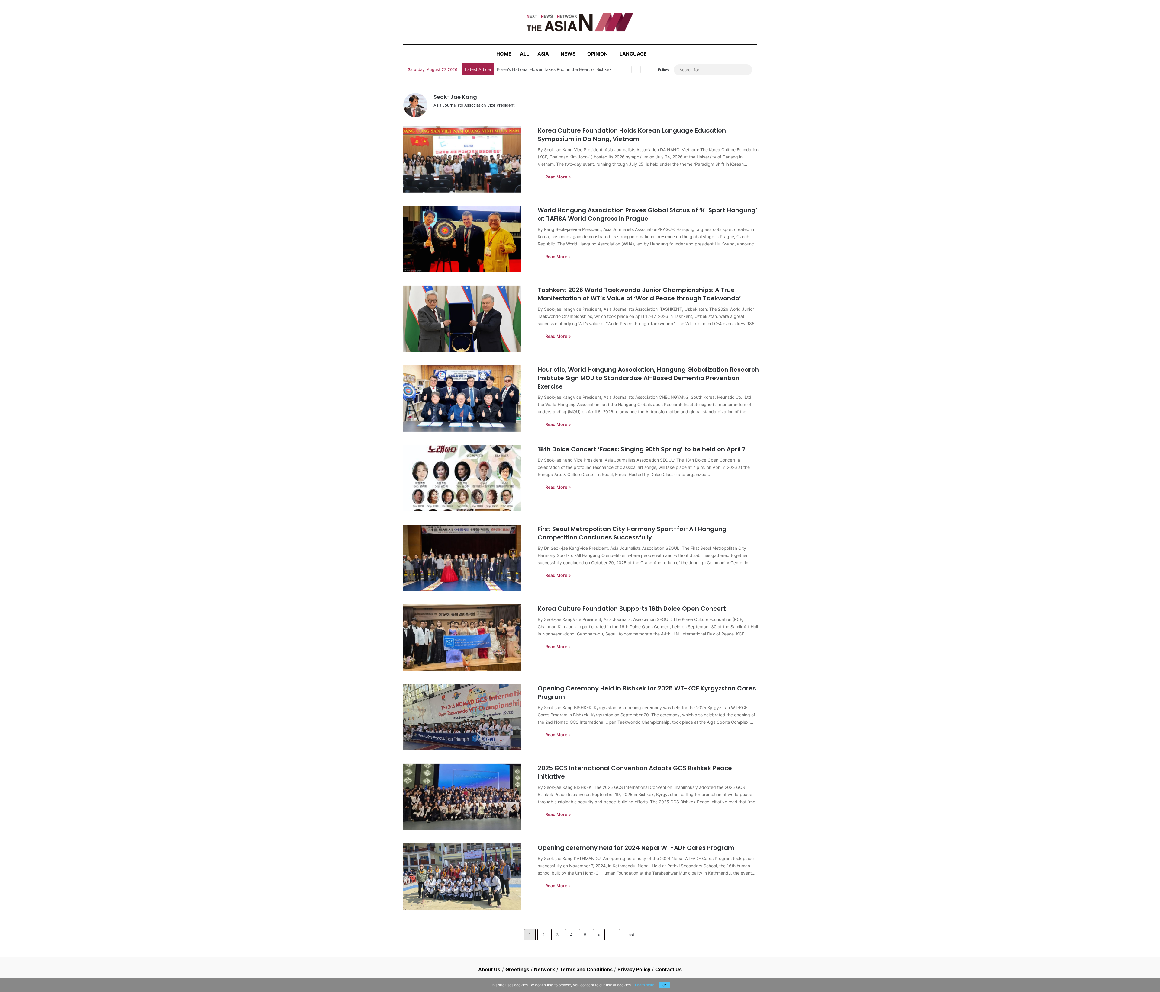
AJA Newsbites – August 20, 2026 (530, 69)
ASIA (543, 54)
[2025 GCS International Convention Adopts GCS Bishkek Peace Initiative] (466, 797)
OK (664, 985)
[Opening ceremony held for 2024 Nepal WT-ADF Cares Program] (466, 876)
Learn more (644, 985)
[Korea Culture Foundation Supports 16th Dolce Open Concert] (466, 637)
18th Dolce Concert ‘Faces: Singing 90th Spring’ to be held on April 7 (642, 449)
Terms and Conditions (586, 969)
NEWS (568, 54)
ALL (524, 54)
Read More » (558, 176)
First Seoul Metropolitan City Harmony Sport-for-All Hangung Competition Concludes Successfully (632, 533)
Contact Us (668, 969)
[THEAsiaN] (580, 22)
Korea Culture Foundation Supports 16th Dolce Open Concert (632, 608)
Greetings (517, 969)
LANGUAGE (633, 54)
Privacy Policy (633, 969)
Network (544, 969)
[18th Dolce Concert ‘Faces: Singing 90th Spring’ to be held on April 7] (466, 478)
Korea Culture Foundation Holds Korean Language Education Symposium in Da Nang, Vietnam (632, 134)
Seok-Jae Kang (455, 97)
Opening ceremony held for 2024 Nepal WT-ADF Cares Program (636, 847)
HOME (503, 54)
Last (630, 934)
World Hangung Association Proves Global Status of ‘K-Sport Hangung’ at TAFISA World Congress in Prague (647, 214)
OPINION (597, 54)
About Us (489, 969)
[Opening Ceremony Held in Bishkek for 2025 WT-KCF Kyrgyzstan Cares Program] (466, 717)
